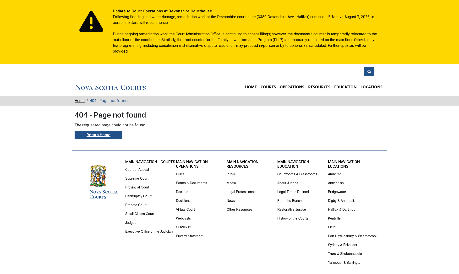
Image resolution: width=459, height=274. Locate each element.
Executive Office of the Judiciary (149, 231)
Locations (371, 87)
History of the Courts (292, 218)
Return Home (98, 135)
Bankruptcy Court (138, 195)
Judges (130, 222)
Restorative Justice (291, 209)
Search (369, 71)
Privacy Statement (189, 235)
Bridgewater (337, 191)
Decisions (183, 200)
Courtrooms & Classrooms (297, 174)
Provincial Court (137, 187)
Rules (180, 174)
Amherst (334, 174)
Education (345, 87)
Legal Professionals (241, 191)
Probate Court (136, 204)
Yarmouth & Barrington (345, 262)
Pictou (332, 227)
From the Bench (289, 200)
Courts (268, 87)
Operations (292, 87)
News (231, 200)
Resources (319, 87)
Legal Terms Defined (293, 191)
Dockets (182, 191)
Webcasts (183, 218)
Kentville (334, 218)
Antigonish (336, 182)
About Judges (287, 182)
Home (251, 87)
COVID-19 (183, 227)
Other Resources (239, 209)
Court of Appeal (137, 169)
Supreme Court (136, 178)
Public (231, 174)
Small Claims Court (139, 213)
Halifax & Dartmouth (343, 209)
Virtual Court (185, 209)
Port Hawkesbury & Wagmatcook (352, 235)
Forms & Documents (191, 182)
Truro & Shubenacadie (345, 253)
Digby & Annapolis (341, 200)
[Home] (110, 87)
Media (231, 182)
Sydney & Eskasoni (342, 244)
